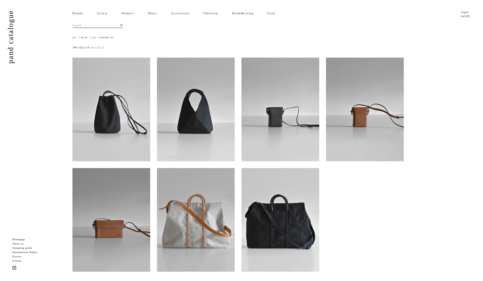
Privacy (17, 256)
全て (74, 37)
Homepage (18, 239)
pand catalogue (10, 37)
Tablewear (211, 13)
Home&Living (243, 13)
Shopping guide (22, 248)
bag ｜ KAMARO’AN (103, 37)
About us (18, 243)
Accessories (180, 13)
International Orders (24, 252)
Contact (17, 260)
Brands (77, 13)
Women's (128, 13)
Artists (102, 13)
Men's (152, 13)
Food (271, 13)
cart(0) (465, 16)
